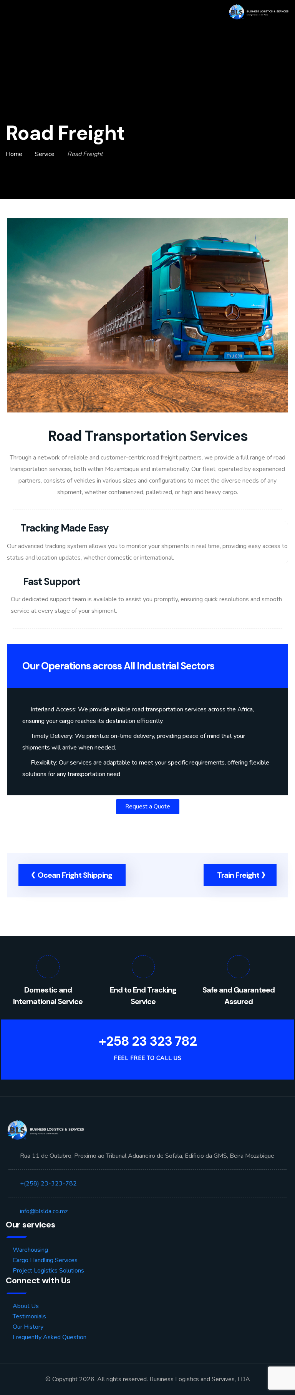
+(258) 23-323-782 (48, 1183)
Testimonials (29, 1316)
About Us (26, 1306)
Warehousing (30, 1250)
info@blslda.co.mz (44, 1211)
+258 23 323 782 (148, 1041)
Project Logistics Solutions (48, 1270)
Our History (28, 1327)
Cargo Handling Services (45, 1260)
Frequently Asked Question (49, 1337)
